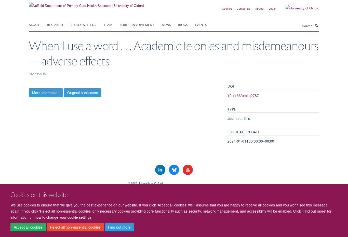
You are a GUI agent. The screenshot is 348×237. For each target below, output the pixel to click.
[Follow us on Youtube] (188, 170)
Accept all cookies (28, 227)
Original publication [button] (82, 92)
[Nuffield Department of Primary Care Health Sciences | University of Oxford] (86, 3)
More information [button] (46, 92)
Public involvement (137, 24)
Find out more (119, 227)
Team (107, 24)
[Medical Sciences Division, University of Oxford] (75, 181)
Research (55, 24)
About (34, 24)
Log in (272, 8)
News (166, 24)
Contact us (243, 8)
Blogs (183, 24)
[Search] (316, 25)
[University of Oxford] (298, 8)
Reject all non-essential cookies (75, 227)
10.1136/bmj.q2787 (243, 95)
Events (201, 24)
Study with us (83, 24)
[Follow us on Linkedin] (160, 170)
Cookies (227, 8)
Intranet (259, 8)
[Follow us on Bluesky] (174, 170)
